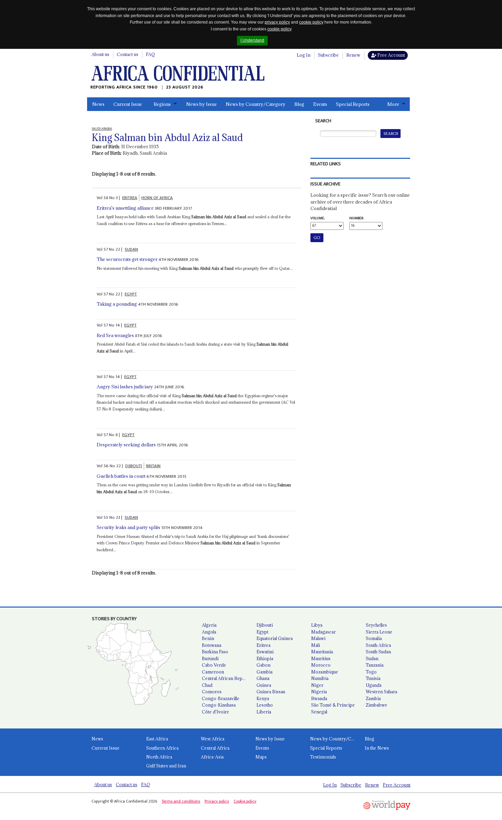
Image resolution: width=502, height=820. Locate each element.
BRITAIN (153, 466)
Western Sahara (381, 691)
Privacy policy (217, 801)
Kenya (262, 698)
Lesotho (264, 705)
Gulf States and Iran (166, 765)
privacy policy (277, 22)
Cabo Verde (214, 665)
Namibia (320, 678)
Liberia (263, 711)
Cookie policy (245, 801)
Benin (208, 638)
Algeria (209, 625)
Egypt (262, 632)
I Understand (252, 40)
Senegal (319, 711)
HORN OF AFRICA (157, 197)
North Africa (159, 757)
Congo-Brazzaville (220, 698)
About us (100, 54)
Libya (316, 625)
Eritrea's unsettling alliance (125, 208)
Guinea (263, 685)
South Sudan (378, 651)
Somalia (374, 638)
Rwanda (319, 698)
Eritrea (263, 645)
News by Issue (201, 104)
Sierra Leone (379, 632)
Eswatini (265, 651)
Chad (207, 685)
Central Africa (215, 748)
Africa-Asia (212, 757)
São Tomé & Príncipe (333, 705)
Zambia (373, 698)
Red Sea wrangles (115, 335)
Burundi (210, 658)
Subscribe (328, 55)
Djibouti (264, 625)
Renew (353, 55)
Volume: (317, 218)
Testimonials (323, 757)
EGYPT (131, 294)
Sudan (372, 658)
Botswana (211, 645)
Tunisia (373, 678)
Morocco (321, 665)
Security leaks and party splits (128, 527)
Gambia (264, 672)
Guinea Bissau (270, 691)
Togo (371, 672)
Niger (317, 685)
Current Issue (127, 104)
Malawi (318, 638)
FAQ (150, 54)
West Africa (212, 738)
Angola (209, 632)
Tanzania (375, 665)
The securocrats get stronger (127, 259)
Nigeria (319, 691)
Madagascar (323, 632)
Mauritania (322, 651)
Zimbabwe (376, 705)
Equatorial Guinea (274, 638)
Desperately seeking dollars (126, 445)
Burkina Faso (215, 651)
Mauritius (321, 658)
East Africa (157, 738)
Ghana (262, 678)
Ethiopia (264, 658)
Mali (315, 645)
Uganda (373, 685)
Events (320, 104)
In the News (377, 748)
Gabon (263, 665)
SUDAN (131, 249)
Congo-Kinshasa (219, 705)
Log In (303, 55)
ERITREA (129, 197)
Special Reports (352, 104)
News (98, 104)
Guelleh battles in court (121, 476)
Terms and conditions (181, 801)
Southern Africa (162, 748)
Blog (299, 104)
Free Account (390, 55)
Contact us (127, 54)
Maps (261, 757)
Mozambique (324, 672)
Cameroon (213, 672)
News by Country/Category (255, 104)
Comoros (212, 691)
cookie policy (311, 22)
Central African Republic (226, 678)
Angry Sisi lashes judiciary (125, 387)
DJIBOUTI (133, 466)
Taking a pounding (117, 304)
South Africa (378, 645)
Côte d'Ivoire (215, 711)
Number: (356, 218)
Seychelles (376, 625)
